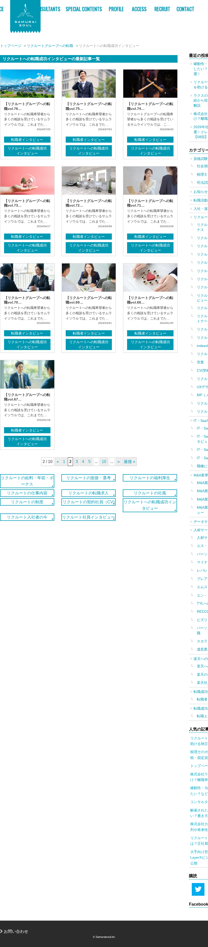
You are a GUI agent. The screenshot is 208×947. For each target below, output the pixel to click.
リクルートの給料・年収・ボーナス (27, 481)
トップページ (10, 46)
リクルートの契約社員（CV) (88, 502)
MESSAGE (19, 9)
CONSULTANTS (46, 9)
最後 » (129, 461)
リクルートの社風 (150, 493)
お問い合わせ (15, 931)
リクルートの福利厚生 (150, 478)
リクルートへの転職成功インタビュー (27, 150)
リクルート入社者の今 (27, 517)
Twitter (198, 889)
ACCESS (139, 9)
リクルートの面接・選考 (88, 478)
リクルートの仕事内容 (27, 493)
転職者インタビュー (27, 140)
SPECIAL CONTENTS (84, 9)
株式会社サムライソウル (25, 16)
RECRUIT (162, 9)
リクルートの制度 (27, 502)
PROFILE (116, 9)
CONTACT (185, 9)
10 (104, 461)
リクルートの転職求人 (88, 493)
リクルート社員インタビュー (88, 517)
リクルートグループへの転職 (50, 46)
